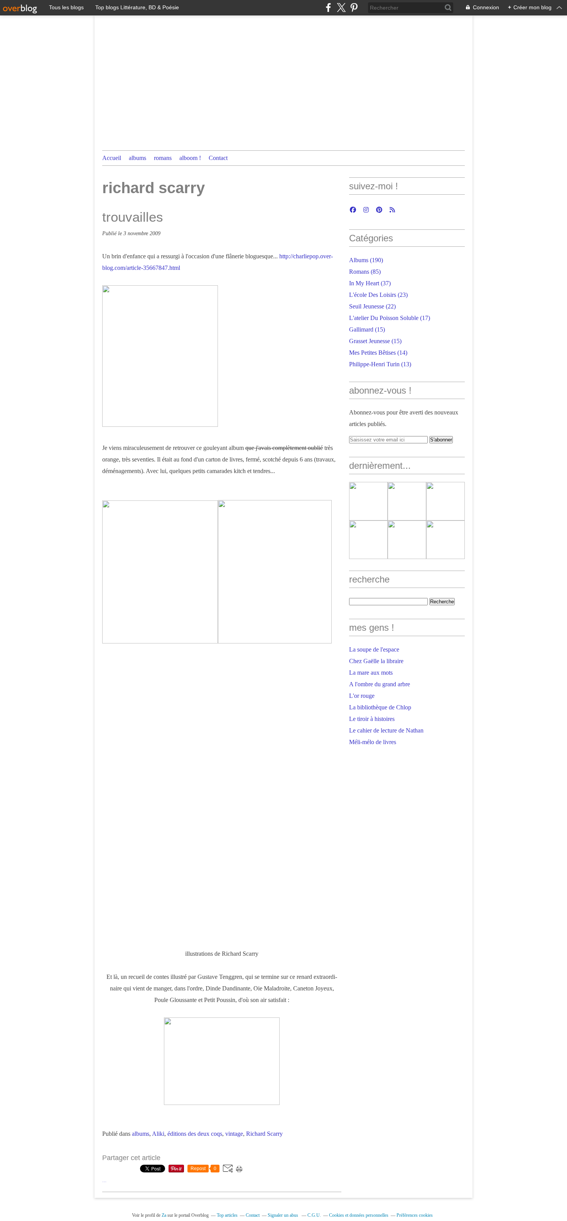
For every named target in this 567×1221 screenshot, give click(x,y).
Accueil (111, 158)
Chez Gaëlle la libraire (376, 661)
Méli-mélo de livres (372, 742)
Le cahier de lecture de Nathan (386, 730)
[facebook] (328, 7)
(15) (367, 329)
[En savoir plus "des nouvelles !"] (407, 539)
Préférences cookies (415, 1215)
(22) (372, 306)
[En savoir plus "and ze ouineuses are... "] (368, 501)
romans (163, 158)
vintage (234, 1133)
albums (137, 158)
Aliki (158, 1133)
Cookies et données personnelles (358, 1215)
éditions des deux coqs (194, 1133)
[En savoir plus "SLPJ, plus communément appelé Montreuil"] (368, 539)
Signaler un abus (283, 1215)
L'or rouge (362, 695)
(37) (370, 283)
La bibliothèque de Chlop (380, 707)
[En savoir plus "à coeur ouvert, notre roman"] (445, 501)
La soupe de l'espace (374, 649)
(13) (380, 364)
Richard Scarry (264, 1133)
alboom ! (190, 158)
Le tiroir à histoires (372, 719)
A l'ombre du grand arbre (379, 684)
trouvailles (132, 216)
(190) (366, 260)
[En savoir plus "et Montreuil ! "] (445, 539)
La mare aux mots (371, 672)
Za (164, 1215)
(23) (378, 294)
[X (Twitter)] (341, 7)
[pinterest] (354, 7)
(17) (389, 318)
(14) (378, 352)
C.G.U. (314, 1215)
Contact (218, 158)
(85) (365, 271)
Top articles (227, 1215)
